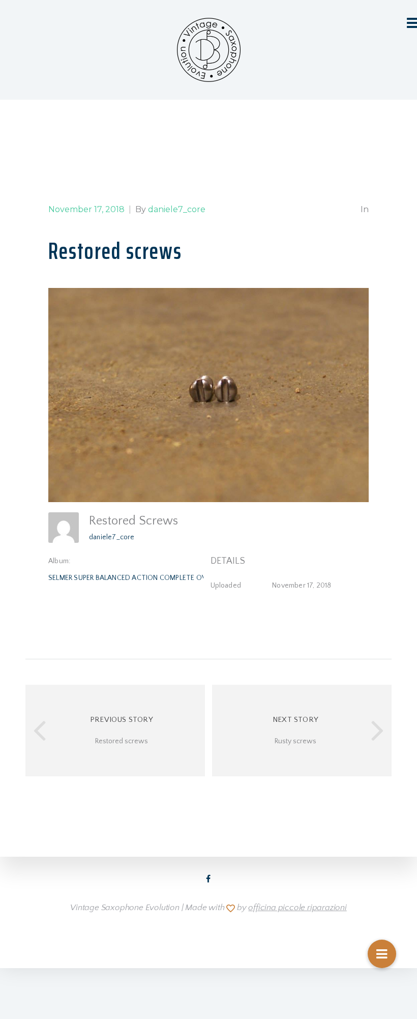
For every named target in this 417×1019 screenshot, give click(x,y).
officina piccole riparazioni (297, 907)
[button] (382, 954)
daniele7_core (112, 537)
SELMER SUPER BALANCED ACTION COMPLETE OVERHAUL (139, 578)
